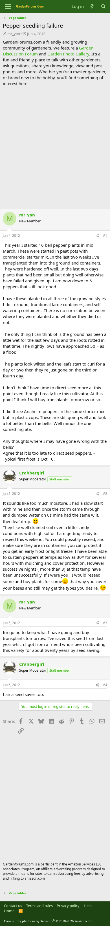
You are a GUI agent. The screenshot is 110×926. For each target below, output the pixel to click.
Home (9, 910)
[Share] (97, 236)
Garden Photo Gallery (68, 54)
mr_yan (13, 33)
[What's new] (92, 6)
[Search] (103, 6)
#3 (105, 622)
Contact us (13, 905)
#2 (105, 493)
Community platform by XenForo (48, 921)
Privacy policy (68, 905)
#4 (105, 684)
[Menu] (7, 6)
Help (88, 905)
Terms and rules (39, 905)
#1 (105, 235)
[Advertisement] (55, 148)
